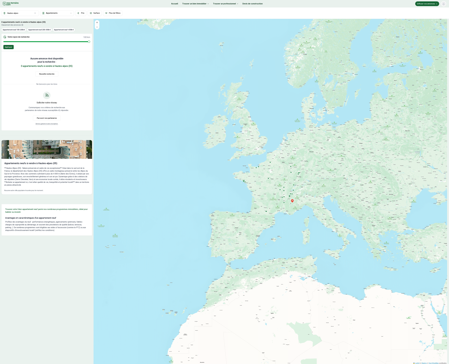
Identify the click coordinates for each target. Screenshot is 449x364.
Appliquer (8, 47)
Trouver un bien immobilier (194, 4)
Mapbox (424, 363)
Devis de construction (253, 4)
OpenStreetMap (434, 363)
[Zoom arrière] (97, 27)
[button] (292, 201)
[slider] (89, 41)
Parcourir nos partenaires (47, 118)
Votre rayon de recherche (18, 37)
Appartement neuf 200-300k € (39, 30)
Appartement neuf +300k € (64, 30)
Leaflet (417, 363)
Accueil (174, 4)
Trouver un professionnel (224, 4)
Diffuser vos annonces (426, 4)
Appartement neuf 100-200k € (14, 30)
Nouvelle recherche (46, 74)
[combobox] (20, 13)
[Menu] (443, 3)
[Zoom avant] (97, 22)
